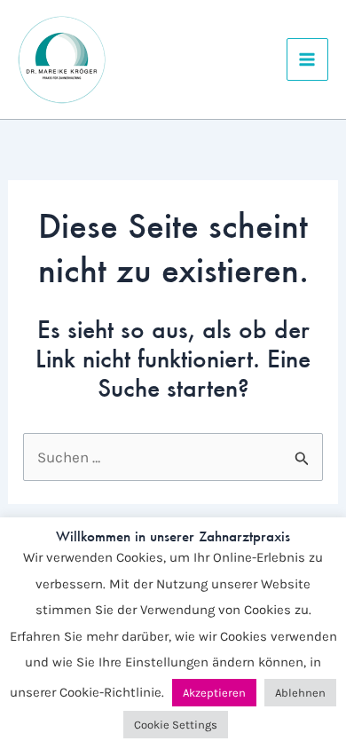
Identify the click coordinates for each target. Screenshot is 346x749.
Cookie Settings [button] (175, 724)
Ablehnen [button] (300, 692)
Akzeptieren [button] (214, 692)
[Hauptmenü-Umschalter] (308, 59)
